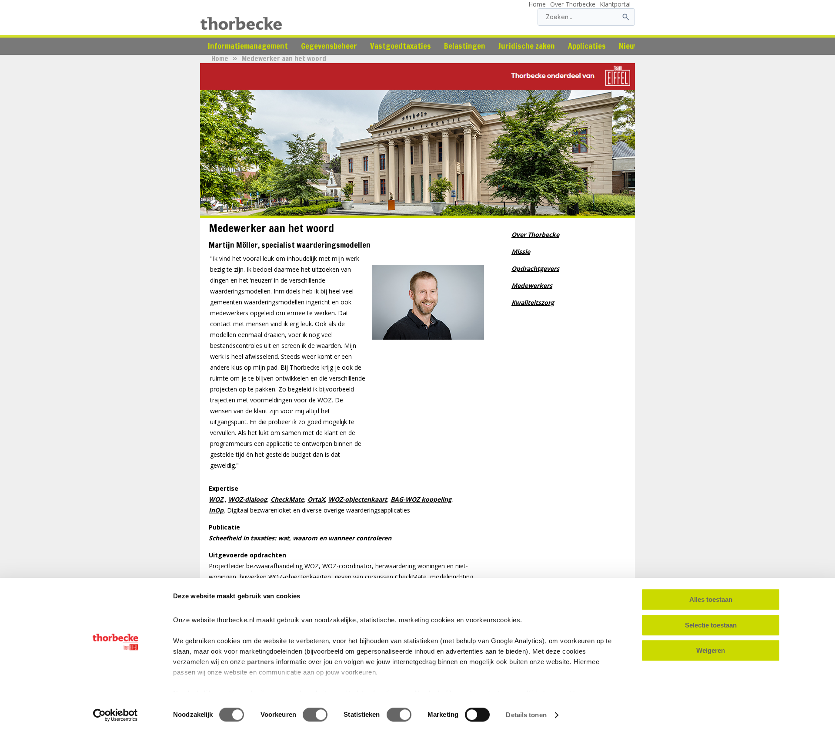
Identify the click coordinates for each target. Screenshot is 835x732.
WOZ (216, 499)
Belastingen (464, 45)
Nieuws (631, 45)
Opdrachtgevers (535, 268)
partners (260, 661)
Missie (520, 251)
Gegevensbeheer (329, 45)
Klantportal (615, 4)
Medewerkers (531, 285)
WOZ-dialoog (247, 499)
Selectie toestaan (711, 625)
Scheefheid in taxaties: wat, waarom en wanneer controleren (300, 538)
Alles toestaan (710, 599)
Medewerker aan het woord (283, 58)
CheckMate (287, 499)
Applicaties (587, 45)
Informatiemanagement (248, 45)
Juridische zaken (526, 45)
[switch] (315, 715)
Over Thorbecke (572, 4)
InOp (216, 510)
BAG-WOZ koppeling (421, 499)
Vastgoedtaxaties (400, 45)
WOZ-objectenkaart (357, 499)
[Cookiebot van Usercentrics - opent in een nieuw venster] (115, 715)
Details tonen (526, 715)
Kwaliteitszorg (532, 302)
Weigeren (710, 650)
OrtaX (316, 499)
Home (537, 4)
